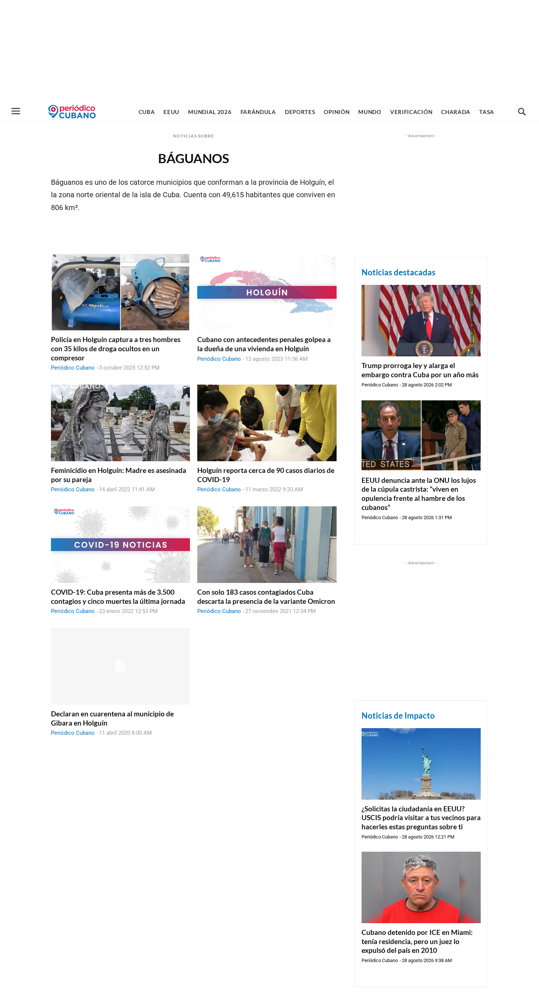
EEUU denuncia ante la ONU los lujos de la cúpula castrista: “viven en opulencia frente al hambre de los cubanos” (419, 493)
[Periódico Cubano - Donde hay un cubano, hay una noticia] (72, 111)
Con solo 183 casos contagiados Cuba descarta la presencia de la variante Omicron (266, 596)
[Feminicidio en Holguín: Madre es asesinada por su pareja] (120, 423)
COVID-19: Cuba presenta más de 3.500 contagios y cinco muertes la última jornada (118, 596)
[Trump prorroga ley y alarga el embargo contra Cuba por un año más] (421, 320)
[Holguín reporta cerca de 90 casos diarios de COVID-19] (266, 423)
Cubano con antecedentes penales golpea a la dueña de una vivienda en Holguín (264, 344)
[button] (521, 112)
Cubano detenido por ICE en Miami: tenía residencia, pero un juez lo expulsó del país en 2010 (417, 941)
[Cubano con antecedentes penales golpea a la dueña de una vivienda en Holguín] (266, 292)
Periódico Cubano (73, 367)
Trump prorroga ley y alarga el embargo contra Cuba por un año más (420, 370)
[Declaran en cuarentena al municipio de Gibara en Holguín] (120, 666)
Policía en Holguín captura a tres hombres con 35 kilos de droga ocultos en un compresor (115, 348)
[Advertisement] (269, 51)
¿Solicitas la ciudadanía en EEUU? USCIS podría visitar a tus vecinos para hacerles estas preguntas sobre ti (421, 817)
